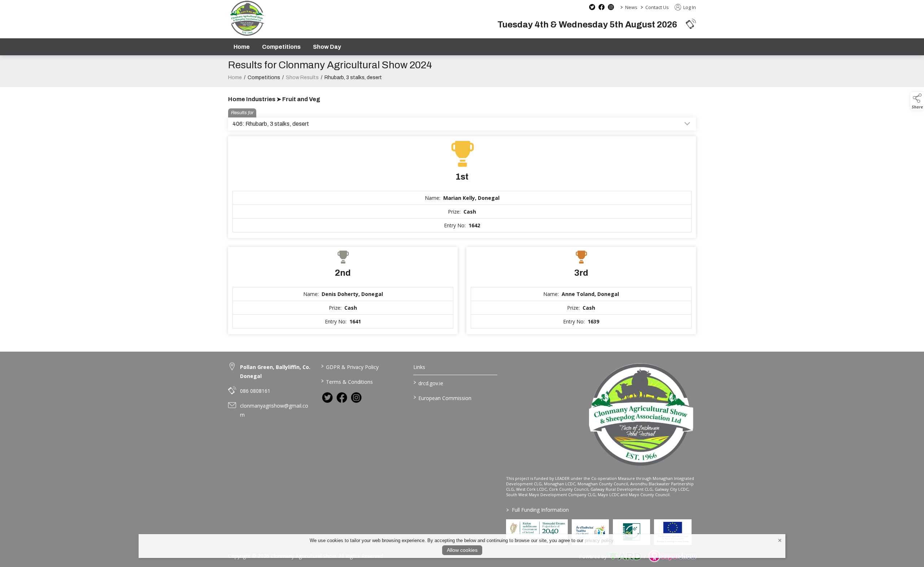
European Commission (442, 397)
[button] (691, 23)
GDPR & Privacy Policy (349, 366)
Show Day (327, 47)
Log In (689, 7)
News (631, 7)
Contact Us (657, 7)
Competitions (281, 47)
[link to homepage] (247, 18)
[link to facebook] (341, 397)
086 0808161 (255, 390)
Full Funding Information (537, 509)
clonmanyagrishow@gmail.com (274, 410)
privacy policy (599, 540)
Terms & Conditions (346, 381)
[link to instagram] (356, 397)
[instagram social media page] (611, 7)
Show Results (302, 77)
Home (242, 47)
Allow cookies (462, 550)
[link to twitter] (327, 397)
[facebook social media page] (601, 7)
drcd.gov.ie (428, 383)
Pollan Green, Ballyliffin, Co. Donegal (275, 371)
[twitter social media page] (592, 7)
